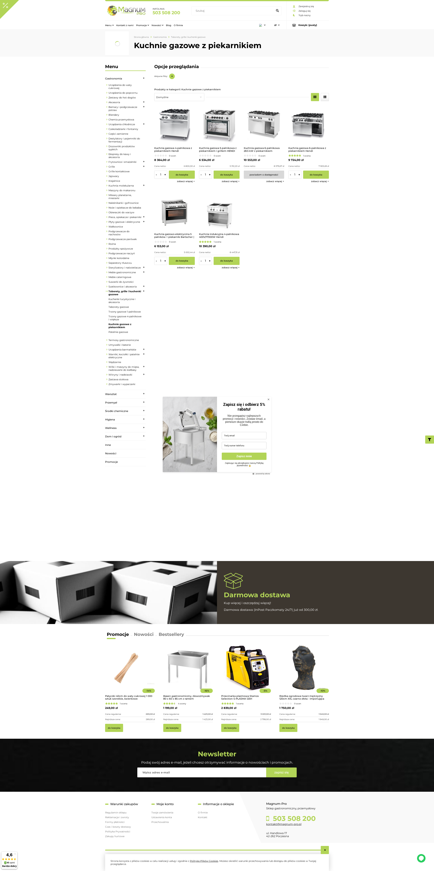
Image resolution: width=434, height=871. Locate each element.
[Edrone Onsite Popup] (217, 435)
